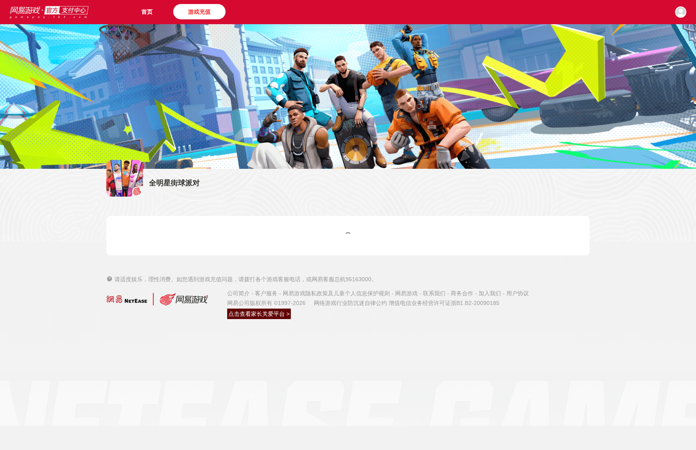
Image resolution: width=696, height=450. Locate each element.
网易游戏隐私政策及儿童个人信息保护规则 (336, 293)
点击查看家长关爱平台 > (259, 314)
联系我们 (434, 293)
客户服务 (266, 293)
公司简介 (238, 293)
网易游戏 (406, 293)
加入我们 (489, 293)
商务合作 (462, 293)
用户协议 (517, 293)
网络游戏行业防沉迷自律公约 (350, 303)
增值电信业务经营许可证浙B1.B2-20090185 (444, 303)
